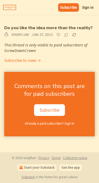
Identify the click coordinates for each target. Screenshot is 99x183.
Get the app (71, 167)
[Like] (58, 35)
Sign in (88, 7)
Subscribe (68, 7)
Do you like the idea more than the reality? (48, 28)
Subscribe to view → (22, 60)
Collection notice (75, 158)
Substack (28, 177)
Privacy (44, 158)
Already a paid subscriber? (49, 123)
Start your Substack (39, 167)
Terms (56, 158)
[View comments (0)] (66, 35)
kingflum (20, 35)
